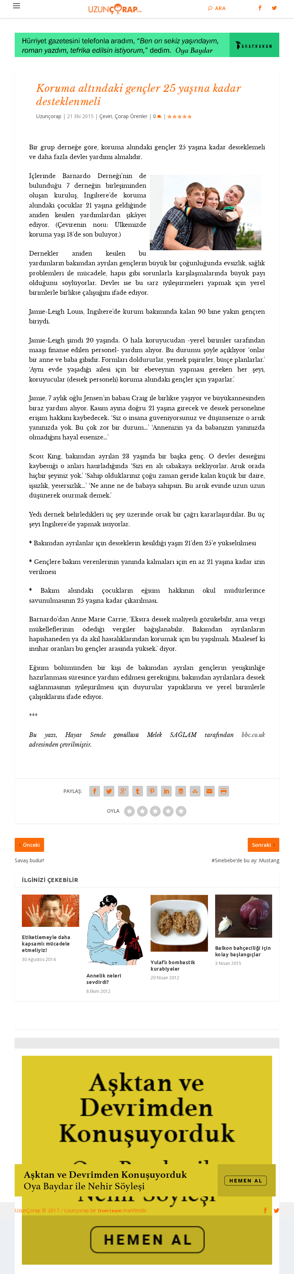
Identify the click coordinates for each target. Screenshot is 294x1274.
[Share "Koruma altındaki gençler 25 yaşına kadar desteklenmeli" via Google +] (123, 791)
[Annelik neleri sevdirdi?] (115, 930)
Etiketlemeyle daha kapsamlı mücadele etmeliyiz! (46, 943)
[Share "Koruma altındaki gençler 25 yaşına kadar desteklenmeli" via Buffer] (181, 791)
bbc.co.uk (253, 734)
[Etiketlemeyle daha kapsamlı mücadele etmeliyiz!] (50, 911)
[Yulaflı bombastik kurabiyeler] (179, 923)
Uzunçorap (48, 116)
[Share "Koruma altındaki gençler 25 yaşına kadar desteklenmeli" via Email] (209, 791)
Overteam (110, 1210)
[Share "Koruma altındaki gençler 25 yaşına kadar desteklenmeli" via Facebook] (94, 791)
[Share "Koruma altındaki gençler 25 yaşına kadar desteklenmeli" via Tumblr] (138, 791)
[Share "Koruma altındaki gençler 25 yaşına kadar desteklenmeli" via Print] (224, 791)
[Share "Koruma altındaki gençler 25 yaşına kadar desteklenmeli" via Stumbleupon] (195, 791)
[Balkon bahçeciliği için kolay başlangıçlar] (243, 916)
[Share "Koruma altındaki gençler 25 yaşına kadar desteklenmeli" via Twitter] (109, 791)
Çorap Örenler (131, 116)
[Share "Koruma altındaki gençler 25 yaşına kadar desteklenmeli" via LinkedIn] (166, 791)
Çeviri (105, 116)
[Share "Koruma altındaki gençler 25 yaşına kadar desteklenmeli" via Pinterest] (152, 791)
